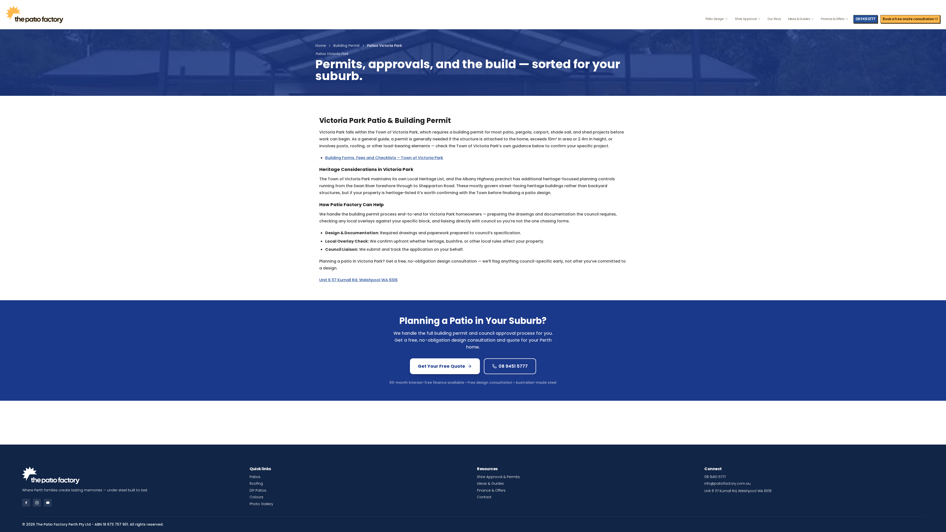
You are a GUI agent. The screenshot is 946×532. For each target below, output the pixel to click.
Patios (255, 476)
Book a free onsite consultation (908, 19)
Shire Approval (746, 19)
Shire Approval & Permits (498, 476)
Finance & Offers (833, 19)
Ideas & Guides (799, 19)
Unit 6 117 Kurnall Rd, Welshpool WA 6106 (358, 280)
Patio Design (715, 19)
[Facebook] (26, 503)
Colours (256, 497)
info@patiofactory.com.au (727, 483)
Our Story (774, 19)
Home (320, 45)
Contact (484, 497)
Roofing (256, 483)
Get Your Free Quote (441, 366)
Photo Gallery (261, 503)
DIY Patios (258, 490)
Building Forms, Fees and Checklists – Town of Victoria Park (384, 158)
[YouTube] (48, 503)
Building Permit (346, 45)
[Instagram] (37, 503)
